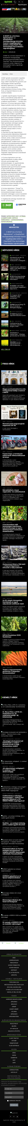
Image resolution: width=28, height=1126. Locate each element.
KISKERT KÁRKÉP (14, 1009)
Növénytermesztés (14, 965)
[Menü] (19, 1)
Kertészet (14, 970)
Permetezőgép (14, 1043)
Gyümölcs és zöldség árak (14, 989)
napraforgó (10, 216)
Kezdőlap (5, 74)
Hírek (5, 52)
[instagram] (14, 1116)
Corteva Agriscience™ (9, 219)
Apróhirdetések (14, 1016)
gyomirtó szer (6, 218)
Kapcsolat (14, 1072)
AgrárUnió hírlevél (15, 1100)
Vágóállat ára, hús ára (14, 992)
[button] (15, 1)
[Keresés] (22, 1)
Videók (14, 1055)
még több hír (5, 349)
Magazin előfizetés (14, 1031)
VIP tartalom (14, 1028)
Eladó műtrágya (14, 1045)
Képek (14, 1052)
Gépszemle (14, 1001)
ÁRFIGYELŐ (14, 1004)
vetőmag (22, 216)
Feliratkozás (14, 1105)
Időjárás (14, 1011)
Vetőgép (14, 1040)
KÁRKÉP (14, 1006)
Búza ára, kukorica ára (14, 987)
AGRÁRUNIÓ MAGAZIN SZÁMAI (14, 999)
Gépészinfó (14, 1014)
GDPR (14, 1062)
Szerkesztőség (14, 1069)
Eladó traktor (14, 1038)
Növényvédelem (14, 967)
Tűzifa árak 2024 (14, 982)
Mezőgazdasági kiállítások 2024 (14, 984)
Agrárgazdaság (14, 960)
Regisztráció (14, 1023)
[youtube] (17, 1116)
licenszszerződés (17, 220)
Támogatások (14, 962)
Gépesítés (14, 975)
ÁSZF (14, 1060)
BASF (17, 216)
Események (14, 1057)
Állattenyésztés (14, 972)
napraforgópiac (6, 221)
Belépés (14, 1026)
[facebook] (10, 1116)
